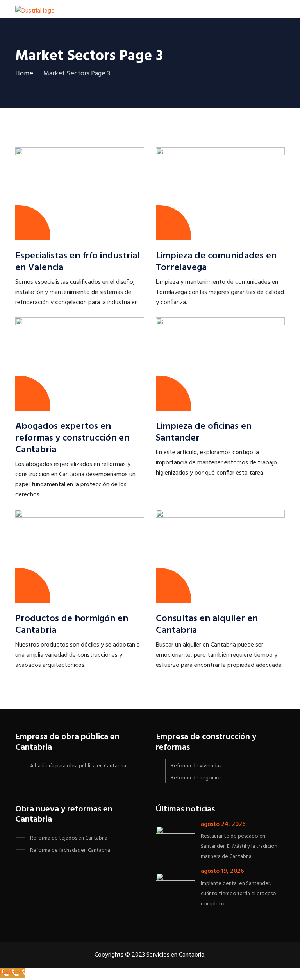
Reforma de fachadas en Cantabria (70, 850)
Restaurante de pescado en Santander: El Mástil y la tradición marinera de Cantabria (239, 846)
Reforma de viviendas (196, 765)
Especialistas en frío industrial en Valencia (77, 262)
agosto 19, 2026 (222, 871)
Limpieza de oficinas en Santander (204, 432)
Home (24, 73)
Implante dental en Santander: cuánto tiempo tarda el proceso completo (238, 893)
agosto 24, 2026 (223, 824)
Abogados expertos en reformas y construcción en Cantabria (72, 438)
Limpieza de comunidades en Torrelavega (216, 262)
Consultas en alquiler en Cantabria (207, 624)
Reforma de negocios (196, 778)
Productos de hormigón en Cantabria (71, 624)
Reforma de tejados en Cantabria (68, 838)
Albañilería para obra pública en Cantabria (78, 765)
